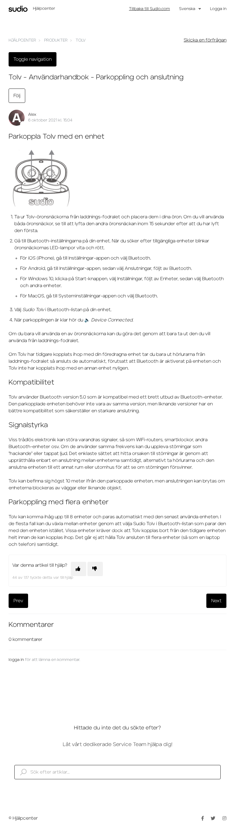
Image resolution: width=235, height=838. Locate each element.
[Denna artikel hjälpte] (78, 569)
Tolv (81, 40)
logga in (16, 660)
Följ (16, 95)
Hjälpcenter (22, 40)
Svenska (187, 9)
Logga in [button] (218, 9)
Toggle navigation (32, 59)
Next (216, 600)
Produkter (56, 40)
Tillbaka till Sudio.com (149, 9)
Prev (18, 600)
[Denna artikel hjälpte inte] (95, 569)
